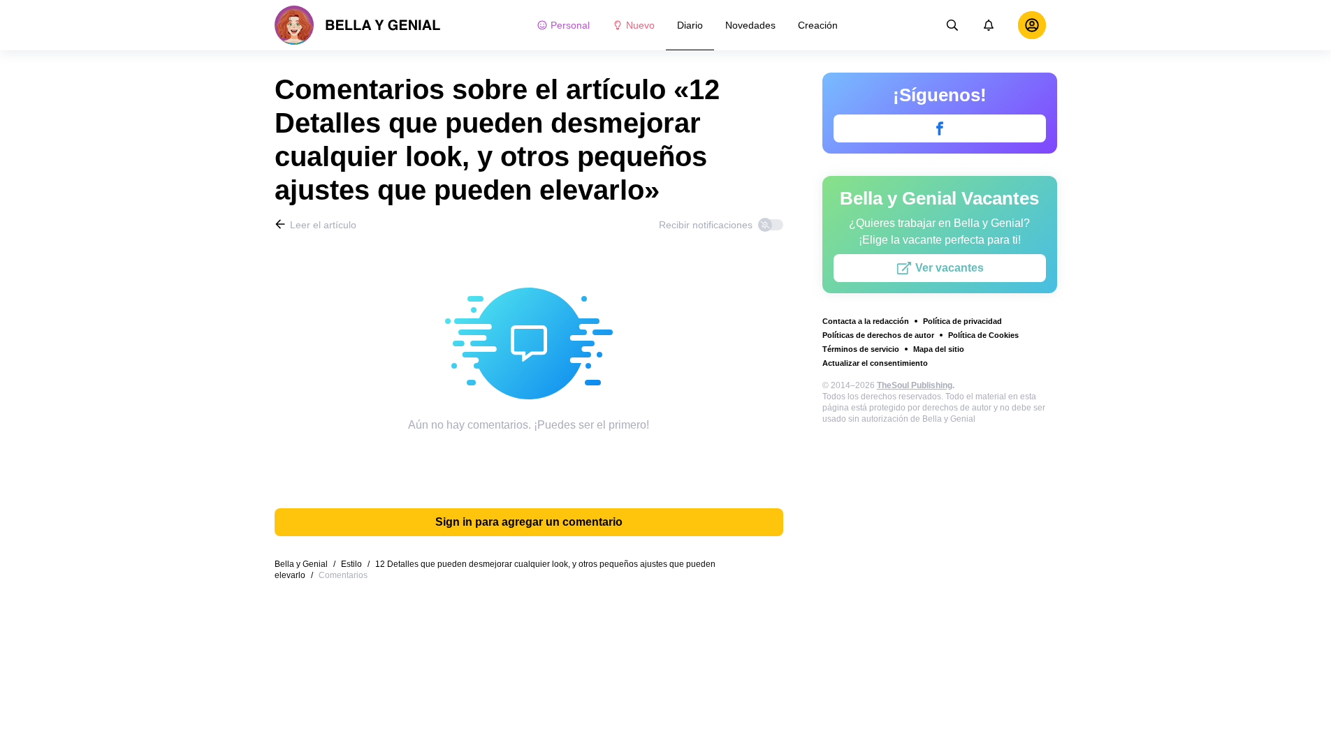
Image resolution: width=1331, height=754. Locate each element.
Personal (570, 25)
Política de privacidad (962, 321)
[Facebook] (940, 128)
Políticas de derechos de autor (878, 335)
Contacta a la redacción (865, 321)
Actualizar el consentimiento (875, 363)
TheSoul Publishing (914, 385)
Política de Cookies (983, 335)
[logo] (358, 25)
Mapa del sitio (938, 349)
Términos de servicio (860, 349)
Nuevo (640, 25)
